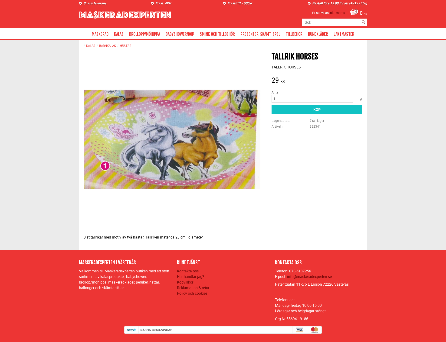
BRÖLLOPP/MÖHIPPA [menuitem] (144, 34)
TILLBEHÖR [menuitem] (294, 34)
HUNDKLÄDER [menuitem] (318, 34)
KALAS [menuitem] (119, 34)
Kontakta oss (188, 271)
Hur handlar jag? (190, 276)
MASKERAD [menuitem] (100, 34)
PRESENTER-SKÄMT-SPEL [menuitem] (260, 34)
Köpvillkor (185, 282)
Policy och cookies (192, 293)
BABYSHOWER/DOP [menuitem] (180, 34)
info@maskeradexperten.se (309, 276)
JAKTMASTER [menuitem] (344, 34)
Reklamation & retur (193, 287)
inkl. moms (337, 12)
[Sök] (363, 22)
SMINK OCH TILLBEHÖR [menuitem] (217, 34)
